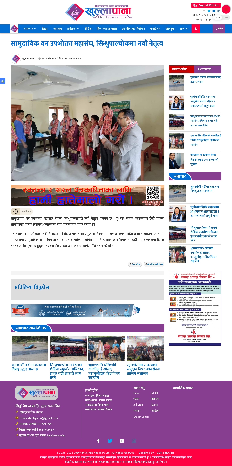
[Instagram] (218, 11)
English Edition (208, 5)
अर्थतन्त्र (71, 28)
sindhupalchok (155, 264)
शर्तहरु (136, 399)
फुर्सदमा (154, 393)
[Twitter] (209, 11)
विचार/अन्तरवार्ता (107, 28)
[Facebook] (204, 11)
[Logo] (98, 12)
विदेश (88, 28)
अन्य (182, 28)
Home (136, 393)
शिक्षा (45, 28)
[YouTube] (214, 11)
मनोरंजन (155, 28)
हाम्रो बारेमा (138, 405)
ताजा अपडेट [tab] (179, 69)
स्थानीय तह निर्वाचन (133, 28)
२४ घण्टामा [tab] (204, 69)
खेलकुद (170, 28)
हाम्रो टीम (155, 399)
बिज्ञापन (154, 405)
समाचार (28, 28)
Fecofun (136, 264)
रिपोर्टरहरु (155, 411)
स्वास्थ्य (57, 28)
